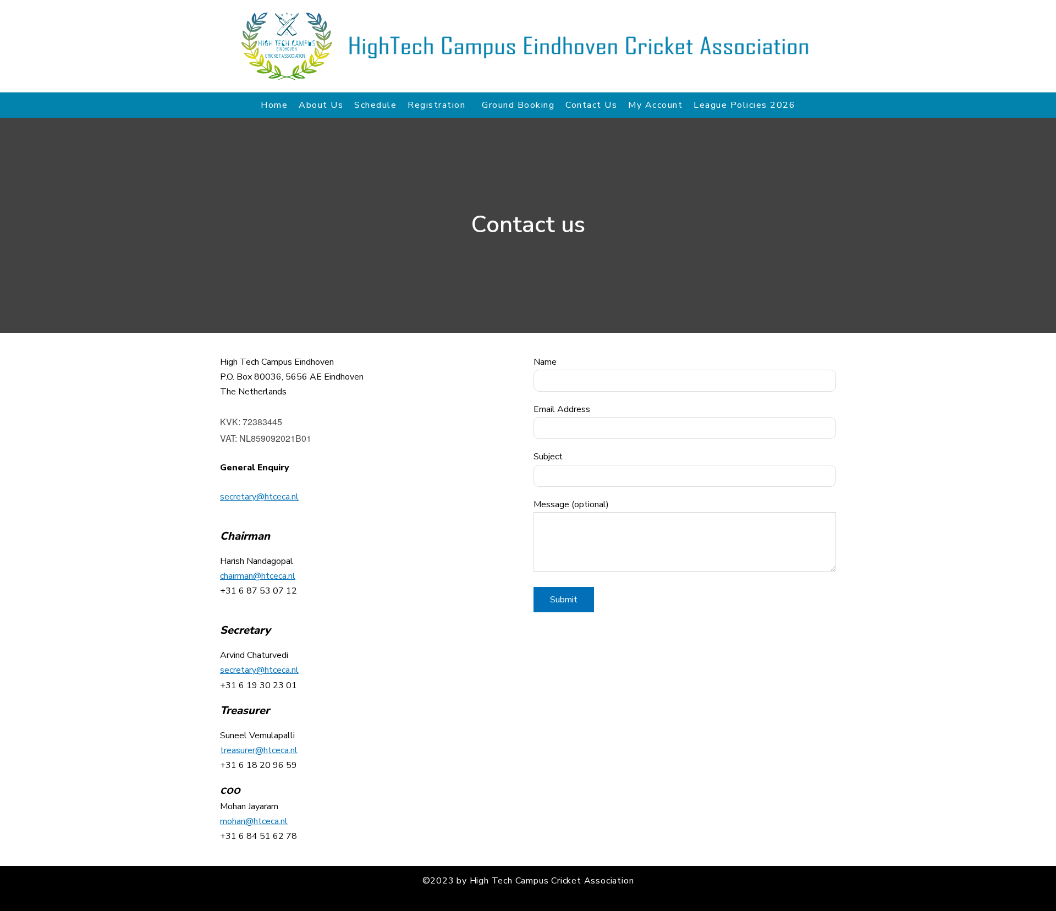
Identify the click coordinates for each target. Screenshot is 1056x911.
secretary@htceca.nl (259, 497)
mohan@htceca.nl (254, 821)
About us (321, 105)
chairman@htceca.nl (257, 576)
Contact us (591, 105)
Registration (436, 105)
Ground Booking (518, 105)
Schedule (375, 105)
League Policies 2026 (744, 105)
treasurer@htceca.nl (259, 750)
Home (274, 105)
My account (655, 105)
